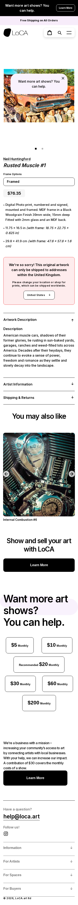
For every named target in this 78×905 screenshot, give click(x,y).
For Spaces (12, 875)
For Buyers (12, 888)
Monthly (19, 645)
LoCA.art (21, 898)
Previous (3, 471)
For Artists (11, 861)
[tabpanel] (39, 95)
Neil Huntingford (17, 159)
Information (12, 848)
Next (72, 471)
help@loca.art (21, 816)
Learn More (65, 7)
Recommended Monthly (39, 664)
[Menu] (69, 32)
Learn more (39, 565)
